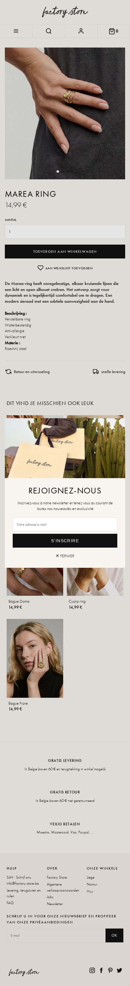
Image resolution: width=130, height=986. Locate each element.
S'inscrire (65, 540)
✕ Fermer (65, 555)
